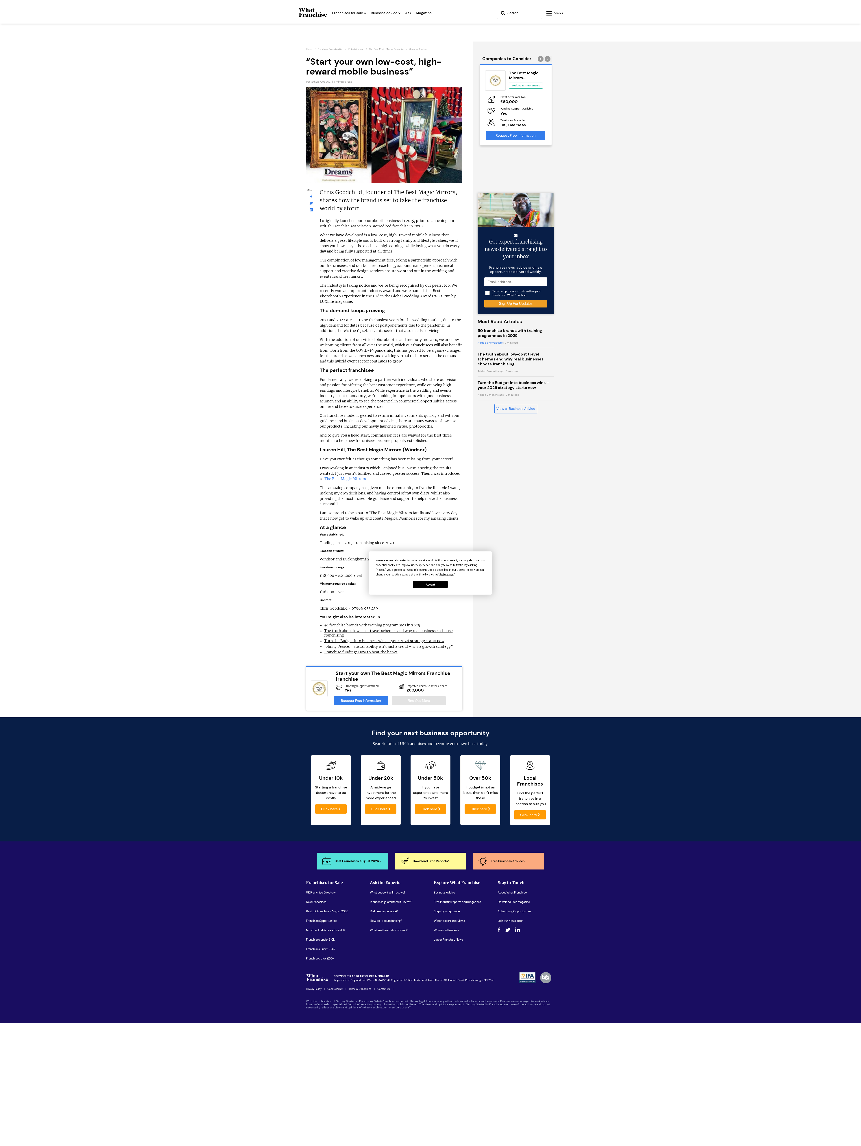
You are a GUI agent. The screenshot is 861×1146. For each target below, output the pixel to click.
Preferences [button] (446, 574)
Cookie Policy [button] (465, 569)
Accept (430, 584)
